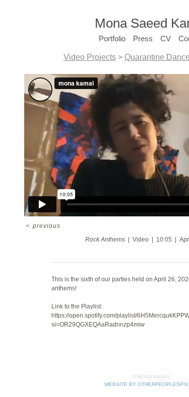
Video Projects (95, 57)
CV (165, 38)
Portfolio (117, 38)
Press (146, 38)
